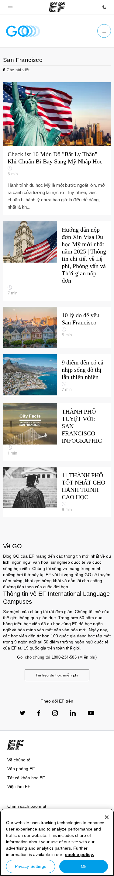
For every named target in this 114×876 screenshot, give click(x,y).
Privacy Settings (30, 866)
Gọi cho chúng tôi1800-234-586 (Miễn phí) (57, 657)
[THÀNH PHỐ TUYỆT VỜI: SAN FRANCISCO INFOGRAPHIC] (57, 432)
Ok (83, 866)
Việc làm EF (18, 786)
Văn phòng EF (21, 768)
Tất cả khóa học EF (26, 777)
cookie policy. (79, 854)
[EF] (57, 7)
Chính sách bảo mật (26, 806)
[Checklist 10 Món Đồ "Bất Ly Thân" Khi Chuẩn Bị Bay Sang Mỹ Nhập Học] (57, 148)
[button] (10, 7)
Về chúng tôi (19, 759)
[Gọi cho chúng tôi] (104, 7)
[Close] (106, 817)
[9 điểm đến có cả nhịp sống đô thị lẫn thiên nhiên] (57, 375)
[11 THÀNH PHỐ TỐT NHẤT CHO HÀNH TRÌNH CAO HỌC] (57, 492)
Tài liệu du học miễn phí (57, 675)
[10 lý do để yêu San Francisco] (57, 327)
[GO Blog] (23, 31)
